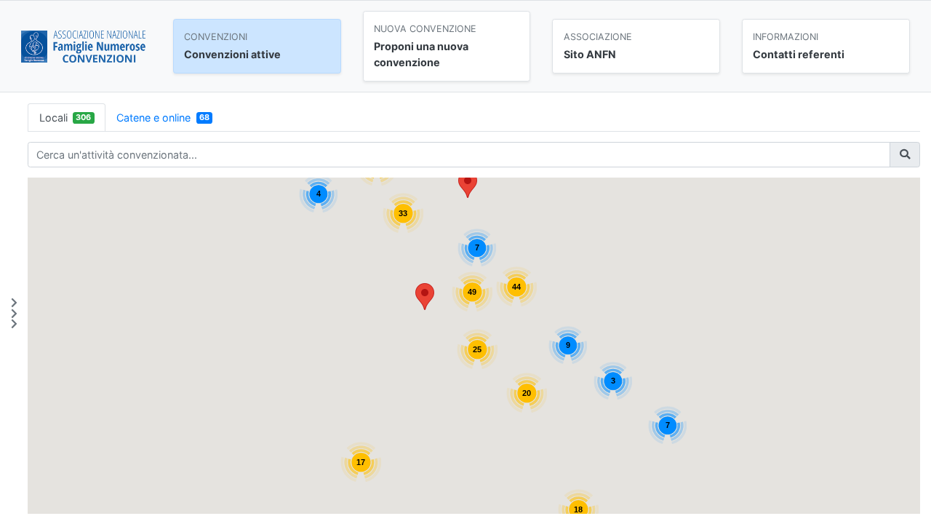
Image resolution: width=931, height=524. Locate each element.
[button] (424, 296)
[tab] (66, 117)
